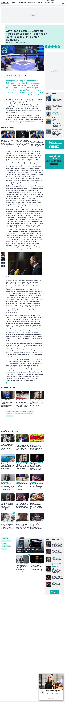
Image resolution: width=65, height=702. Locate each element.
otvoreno (23, 411)
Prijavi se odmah (54, 164)
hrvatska (5, 538)
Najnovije (31, 2)
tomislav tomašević (18, 413)
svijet (4, 548)
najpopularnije (52, 539)
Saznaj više (51, 698)
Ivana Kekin (9, 413)
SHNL (40, 2)
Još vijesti (53, 591)
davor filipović (28, 413)
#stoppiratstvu (50, 2)
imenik (48, 0)
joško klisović (15, 411)
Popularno (22, 2)
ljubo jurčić (31, 411)
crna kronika (6, 546)
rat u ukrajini (6, 541)
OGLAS (32, 15)
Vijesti (14, 2)
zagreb (8, 411)
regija (4, 543)
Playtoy (52, 0)
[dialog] (51, 687)
